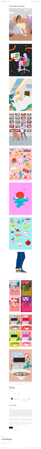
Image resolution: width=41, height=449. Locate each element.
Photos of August (16, 399)
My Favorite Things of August (24, 399)
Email (10, 421)
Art (9, 4)
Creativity (29, 447)
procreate (13, 391)
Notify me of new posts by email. (13, 430)
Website (22, 421)
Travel (31, 447)
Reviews (26, 447)
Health (35, 447)
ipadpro (10, 391)
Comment (10, 408)
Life (33, 447)
